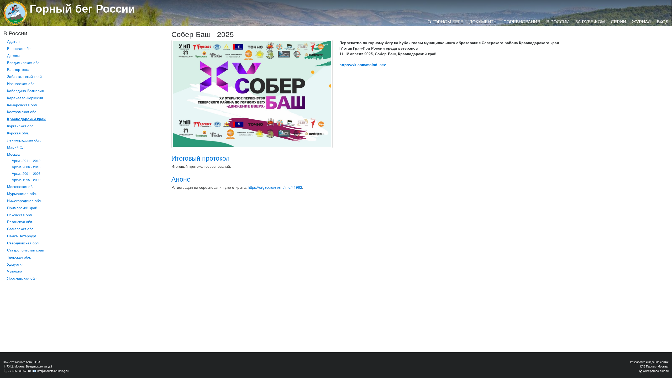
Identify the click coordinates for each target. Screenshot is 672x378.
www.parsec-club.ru (656, 371)
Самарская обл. (20, 228)
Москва (13, 154)
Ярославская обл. (22, 278)
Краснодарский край (26, 118)
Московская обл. (21, 186)
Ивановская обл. (21, 83)
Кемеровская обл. (22, 104)
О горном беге (445, 21)
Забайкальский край (24, 76)
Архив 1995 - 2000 (26, 179)
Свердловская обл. (23, 242)
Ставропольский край (25, 250)
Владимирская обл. (23, 62)
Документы (483, 21)
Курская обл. (18, 132)
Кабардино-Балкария (25, 90)
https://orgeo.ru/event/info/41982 (275, 187)
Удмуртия (15, 264)
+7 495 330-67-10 (19, 371)
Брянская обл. (19, 48)
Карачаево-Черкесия (25, 97)
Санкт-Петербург (21, 235)
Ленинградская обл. (24, 140)
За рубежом (590, 21)
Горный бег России (82, 8)
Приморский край (22, 207)
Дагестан (15, 55)
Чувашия (14, 271)
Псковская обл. (20, 214)
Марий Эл (15, 147)
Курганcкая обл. (20, 125)
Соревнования (521, 21)
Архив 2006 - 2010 (26, 167)
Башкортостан (19, 69)
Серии (618, 21)
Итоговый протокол (200, 157)
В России (557, 21)
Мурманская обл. (22, 193)
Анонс (180, 178)
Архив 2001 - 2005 (26, 173)
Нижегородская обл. (24, 200)
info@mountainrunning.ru (53, 371)
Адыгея (13, 41)
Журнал (641, 21)
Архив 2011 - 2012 (26, 160)
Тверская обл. (19, 257)
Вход (663, 21)
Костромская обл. (22, 111)
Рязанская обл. (20, 221)
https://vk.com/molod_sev (362, 64)
